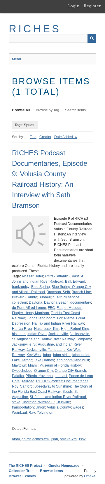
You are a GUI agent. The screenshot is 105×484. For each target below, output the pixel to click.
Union (40, 407)
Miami (33, 365)
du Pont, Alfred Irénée (29, 308)
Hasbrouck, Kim (46, 329)
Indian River (37, 334)
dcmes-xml (41, 439)
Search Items (75, 110)
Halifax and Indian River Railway (58, 323)
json (54, 439)
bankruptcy (20, 287)
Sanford (26, 386)
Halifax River (22, 329)
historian (19, 334)
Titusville (63, 402)
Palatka (18, 376)
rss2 (82, 439)
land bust (81, 360)
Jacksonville (58, 334)
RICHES (35, 29)
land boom (64, 360)
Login (73, 5)
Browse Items (51, 471)
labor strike (62, 355)
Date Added (64, 137)
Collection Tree (21, 471)
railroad (28, 381)
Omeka (89, 476)
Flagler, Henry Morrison (30, 313)
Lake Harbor (22, 360)
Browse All (21, 110)
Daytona (35, 302)
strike (16, 402)
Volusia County (59, 407)
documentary (80, 302)
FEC (51, 308)
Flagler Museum (69, 308)
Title (33, 137)
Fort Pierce (65, 318)
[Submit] (92, 38)
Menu (16, 59)
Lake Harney (44, 360)
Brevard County (24, 297)
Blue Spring (40, 287)
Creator (45, 137)
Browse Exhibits (22, 476)
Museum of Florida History (60, 365)
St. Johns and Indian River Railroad (58, 397)
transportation (23, 407)
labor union (81, 355)
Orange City (43, 371)
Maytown (19, 365)
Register (92, 5)
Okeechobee (22, 371)
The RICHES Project (25, 466)
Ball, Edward (75, 281)
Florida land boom (41, 318)
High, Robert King (75, 329)
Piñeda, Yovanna (39, 376)
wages (78, 407)
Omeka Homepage (63, 466)
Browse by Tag (47, 110)
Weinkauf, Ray (23, 413)
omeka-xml (68, 439)
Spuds (67, 392)
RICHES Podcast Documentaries (62, 381)
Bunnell (44, 297)
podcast (61, 376)
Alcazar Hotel (32, 276)
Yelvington (45, 413)
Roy (15, 386)
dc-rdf (26, 439)
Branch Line (81, 292)
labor (47, 355)
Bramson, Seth (58, 292)
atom (16, 439)
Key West (34, 355)
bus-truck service (65, 297)
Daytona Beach (56, 302)
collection (19, 302)
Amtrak (49, 276)
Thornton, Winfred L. (38, 402)
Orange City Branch (70, 371)
